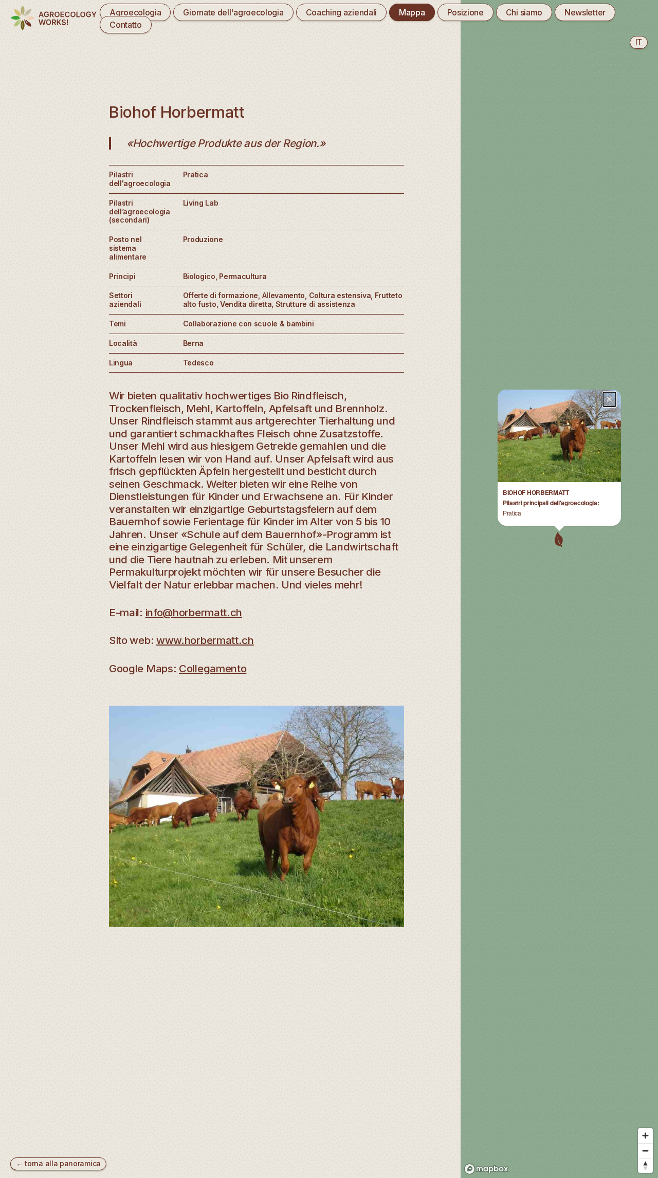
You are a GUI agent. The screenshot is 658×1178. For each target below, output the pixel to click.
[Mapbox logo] (486, 1169)
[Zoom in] (645, 1135)
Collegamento (212, 668)
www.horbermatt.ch (205, 640)
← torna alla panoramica (58, 1163)
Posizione (465, 12)
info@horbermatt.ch (194, 612)
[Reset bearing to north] (645, 1165)
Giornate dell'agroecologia (233, 12)
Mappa (412, 12)
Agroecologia (135, 12)
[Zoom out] (645, 1150)
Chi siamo (524, 12)
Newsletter (585, 12)
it (638, 42)
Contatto (125, 25)
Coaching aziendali (341, 12)
